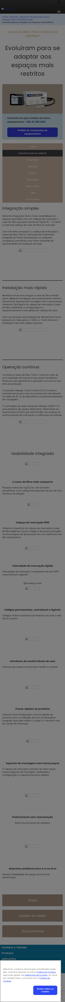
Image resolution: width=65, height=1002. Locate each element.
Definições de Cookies (36, 975)
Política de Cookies (46, 972)
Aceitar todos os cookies (45, 990)
